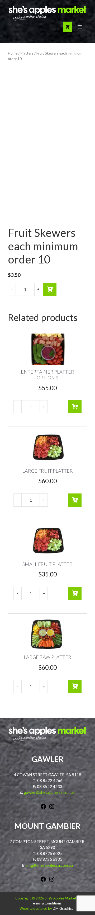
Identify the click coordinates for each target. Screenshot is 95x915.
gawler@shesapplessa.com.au (49, 792)
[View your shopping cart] (67, 27)
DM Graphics (63, 908)
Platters (27, 53)
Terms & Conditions (46, 903)
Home (12, 53)
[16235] (49, 289)
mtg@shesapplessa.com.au (49, 865)
